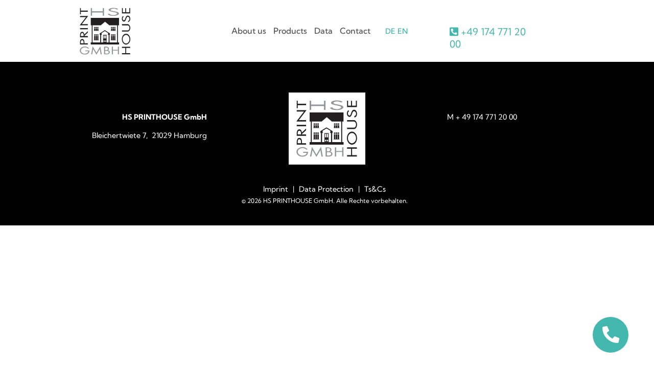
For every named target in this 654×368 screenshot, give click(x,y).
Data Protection (326, 189)
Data (323, 31)
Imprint (275, 189)
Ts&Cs (375, 189)
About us (248, 31)
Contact (355, 31)
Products (290, 31)
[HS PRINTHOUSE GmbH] (105, 52)
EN (403, 31)
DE (390, 31)
